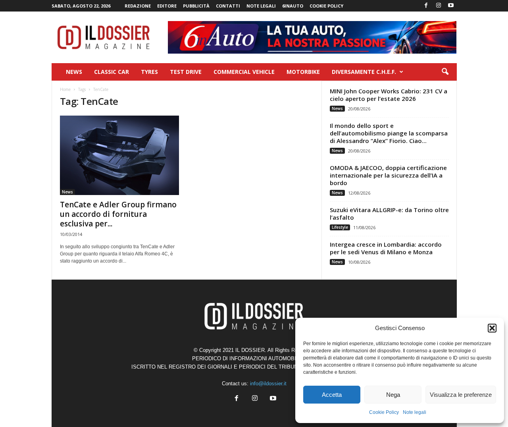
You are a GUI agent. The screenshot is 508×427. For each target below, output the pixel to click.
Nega (393, 394)
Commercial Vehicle (244, 71)
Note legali (414, 412)
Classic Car (111, 71)
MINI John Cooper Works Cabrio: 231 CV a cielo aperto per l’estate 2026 (388, 94)
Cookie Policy (384, 412)
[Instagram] (438, 6)
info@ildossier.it (268, 383)
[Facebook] (426, 6)
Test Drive (186, 71)
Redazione (138, 6)
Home (65, 89)
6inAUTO (292, 6)
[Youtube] (451, 6)
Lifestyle (340, 227)
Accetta (332, 394)
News (74, 71)
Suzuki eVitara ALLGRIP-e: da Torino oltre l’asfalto (389, 213)
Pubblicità (196, 6)
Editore (167, 6)
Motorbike (303, 71)
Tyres (149, 71)
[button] (492, 328)
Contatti (228, 6)
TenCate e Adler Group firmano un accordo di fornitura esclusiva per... (118, 214)
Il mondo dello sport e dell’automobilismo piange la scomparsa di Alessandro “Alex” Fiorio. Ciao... (389, 133)
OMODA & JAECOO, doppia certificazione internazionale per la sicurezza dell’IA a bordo (388, 175)
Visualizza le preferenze (461, 394)
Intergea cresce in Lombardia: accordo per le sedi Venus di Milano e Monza (386, 248)
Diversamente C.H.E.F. (364, 71)
